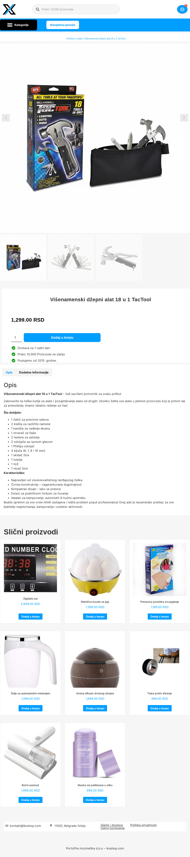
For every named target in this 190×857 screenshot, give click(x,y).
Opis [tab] (9, 372)
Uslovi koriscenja (113, 828)
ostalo (79, 38)
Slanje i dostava (112, 825)
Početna (70, 38)
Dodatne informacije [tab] (34, 372)
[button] (18, 25)
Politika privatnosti (143, 825)
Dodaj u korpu (62, 337)
